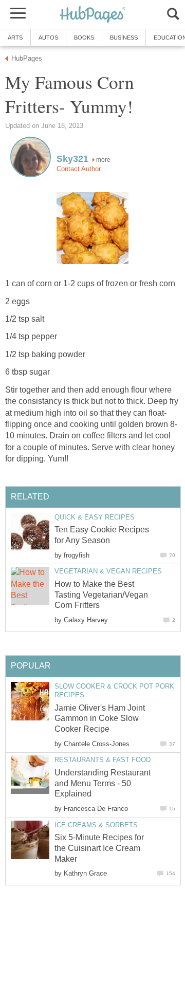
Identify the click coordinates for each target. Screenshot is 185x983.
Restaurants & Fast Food (102, 760)
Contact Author (79, 169)
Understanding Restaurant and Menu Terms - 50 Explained (102, 783)
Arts (15, 37)
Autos (48, 37)
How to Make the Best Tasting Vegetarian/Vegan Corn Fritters (101, 595)
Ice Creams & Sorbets (96, 825)
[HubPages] (92, 15)
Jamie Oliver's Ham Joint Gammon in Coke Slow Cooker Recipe (99, 718)
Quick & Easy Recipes (94, 517)
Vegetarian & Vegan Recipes (108, 571)
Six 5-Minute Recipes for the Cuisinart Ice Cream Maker (99, 848)
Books (84, 37)
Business (124, 37)
